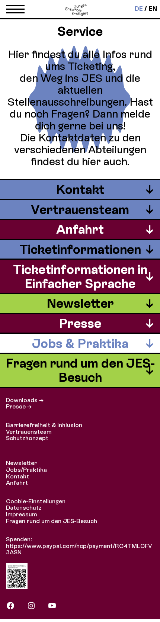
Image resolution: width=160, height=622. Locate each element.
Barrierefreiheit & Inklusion (44, 425)
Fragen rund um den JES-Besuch (51, 521)
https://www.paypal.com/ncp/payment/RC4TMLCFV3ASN (79, 549)
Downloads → (25, 400)
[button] (15, 10)
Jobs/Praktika (26, 469)
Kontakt (17, 476)
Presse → (19, 406)
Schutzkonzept (27, 438)
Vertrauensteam (28, 431)
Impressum (21, 514)
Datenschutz (24, 507)
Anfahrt (17, 482)
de (139, 9)
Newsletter (21, 463)
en (153, 9)
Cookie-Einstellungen (35, 501)
